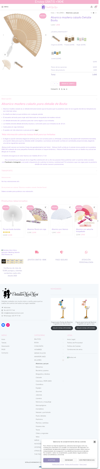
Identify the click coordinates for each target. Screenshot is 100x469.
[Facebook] (3, 325)
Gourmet (39, 391)
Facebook (8, 162)
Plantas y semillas (42, 423)
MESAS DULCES (40, 353)
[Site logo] (49, 7)
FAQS (3, 349)
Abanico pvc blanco (60, 229)
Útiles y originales (42, 433)
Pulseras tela (40, 426)
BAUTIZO (37, 339)
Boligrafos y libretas (43, 374)
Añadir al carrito (68, 83)
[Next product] (96, 13)
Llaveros (39, 398)
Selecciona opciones (62, 328)
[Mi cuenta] (92, 7)
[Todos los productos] (93, 13)
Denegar (69, 460)
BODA (36, 342)
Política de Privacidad (72, 464)
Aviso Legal (83, 464)
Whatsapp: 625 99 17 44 (12, 316)
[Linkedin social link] (64, 89)
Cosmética (39, 384)
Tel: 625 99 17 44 (9, 310)
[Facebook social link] (59, 89)
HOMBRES (38, 349)
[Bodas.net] (71, 357)
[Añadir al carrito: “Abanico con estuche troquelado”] (94, 207)
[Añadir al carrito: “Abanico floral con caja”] (45, 207)
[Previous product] (91, 13)
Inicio (52, 13)
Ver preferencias (87, 460)
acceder (9, 191)
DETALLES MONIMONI (31, 462)
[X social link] (62, 89)
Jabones (39, 395)
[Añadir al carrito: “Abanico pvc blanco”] (70, 207)
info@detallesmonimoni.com (14, 313)
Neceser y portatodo (43, 412)
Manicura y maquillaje (43, 402)
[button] (95, 442)
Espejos (38, 388)
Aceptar (51, 460)
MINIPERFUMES (40, 356)
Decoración (5, 346)
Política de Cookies (58, 464)
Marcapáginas (41, 405)
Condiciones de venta (74, 349)
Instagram (17, 162)
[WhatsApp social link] (66, 89)
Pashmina (39, 419)
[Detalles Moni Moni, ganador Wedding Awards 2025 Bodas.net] (12, 252)
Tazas (38, 430)
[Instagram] (8, 325)
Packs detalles (41, 416)
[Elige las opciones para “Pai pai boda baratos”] (21, 207)
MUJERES (60, 13)
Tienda (3, 342)
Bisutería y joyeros (42, 370)
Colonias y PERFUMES (44, 381)
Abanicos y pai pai (72, 13)
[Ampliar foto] (5, 54)
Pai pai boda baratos (11, 229)
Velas (37, 437)
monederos (40, 409)
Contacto (4, 353)
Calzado (39, 377)
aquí (36, 130)
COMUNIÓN (38, 346)
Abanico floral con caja (36, 229)
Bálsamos (39, 367)
